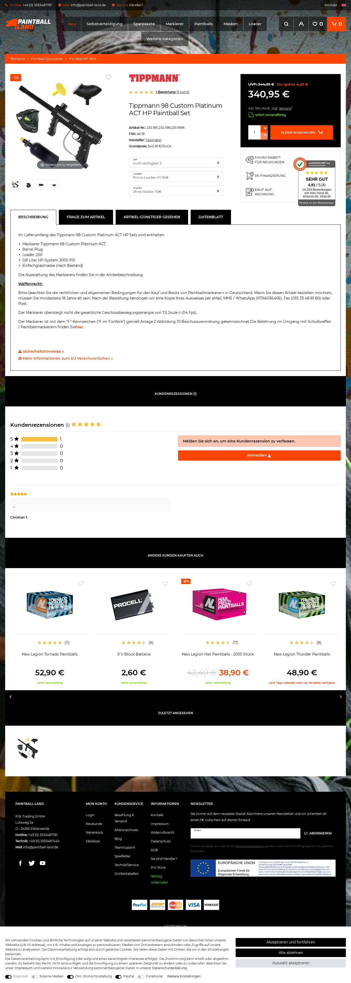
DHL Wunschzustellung (93, 976)
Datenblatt (211, 217)
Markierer (175, 24)
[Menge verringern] (264, 136)
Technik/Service (126, 865)
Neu (72, 24)
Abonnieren (320, 833)
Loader (255, 24)
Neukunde (94, 824)
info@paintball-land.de (88, 5)
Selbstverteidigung (105, 24)
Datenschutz (161, 841)
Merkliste (93, 841)
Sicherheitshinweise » (43, 351)
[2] (28, 185)
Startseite (17, 59)
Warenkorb (94, 832)
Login (90, 815)
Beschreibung (33, 217)
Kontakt (331, 5)
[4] (54, 185)
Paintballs (204, 24)
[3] (41, 185)
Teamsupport (125, 847)
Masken (231, 24)
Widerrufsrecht (162, 832)
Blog (118, 839)
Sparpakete (144, 24)
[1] (15, 185)
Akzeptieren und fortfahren (290, 942)
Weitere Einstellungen (184, 976)
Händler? (136, 5)
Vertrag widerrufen (159, 879)
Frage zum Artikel (86, 217)
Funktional (154, 976)
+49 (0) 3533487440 (44, 841)
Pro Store (158, 867)
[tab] (34, 217)
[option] (50, 631)
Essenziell (20, 976)
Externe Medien (51, 976)
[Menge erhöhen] (264, 128)
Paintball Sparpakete (47, 59)
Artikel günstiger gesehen (152, 217)
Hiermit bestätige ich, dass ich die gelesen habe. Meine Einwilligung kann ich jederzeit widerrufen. (262, 848)
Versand (285, 108)
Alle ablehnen (291, 952)
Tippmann (153, 140)
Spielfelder (123, 856)
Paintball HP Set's (82, 59)
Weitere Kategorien (164, 39)
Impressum (160, 824)
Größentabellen (126, 874)
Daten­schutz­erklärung (169, 968)
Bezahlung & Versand (124, 818)
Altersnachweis (126, 830)
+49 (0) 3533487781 (43, 835)
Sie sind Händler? (164, 859)
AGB (154, 850)
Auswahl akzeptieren (290, 963)
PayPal (128, 976)
